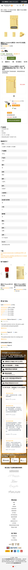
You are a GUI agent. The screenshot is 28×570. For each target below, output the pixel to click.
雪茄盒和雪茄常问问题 (14, 525)
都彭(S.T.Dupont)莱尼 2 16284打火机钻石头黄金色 (20, 286)
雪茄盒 (14, 537)
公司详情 (14, 523)
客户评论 (26, 61)
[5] (8, 46)
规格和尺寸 (7, 61)
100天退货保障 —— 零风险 (12, 365)
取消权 (14, 519)
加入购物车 (11, 58)
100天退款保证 (14, 514)
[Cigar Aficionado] (6, 460)
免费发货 (11, 1)
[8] (18, 101)
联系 (14, 502)
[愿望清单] (26, 5)
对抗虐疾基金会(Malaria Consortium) (13, 559)
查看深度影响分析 (17, 563)
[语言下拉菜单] (14, 566)
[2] (4, 46)
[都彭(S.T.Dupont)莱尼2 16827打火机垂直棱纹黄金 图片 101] (6, 34)
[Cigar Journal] (15, 460)
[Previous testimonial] (3, 419)
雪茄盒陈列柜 (14, 535)
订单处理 (14, 506)
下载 (13, 61)
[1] (3, 46)
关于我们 (14, 512)
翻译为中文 (4, 328)
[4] (7, 46)
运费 (14, 504)
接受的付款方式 (14, 521)
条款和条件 (14, 508)
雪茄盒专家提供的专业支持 (11, 383)
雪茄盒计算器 (14, 527)
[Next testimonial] (25, 419)
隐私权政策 (14, 510)
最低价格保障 (8, 373)
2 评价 (11, 45)
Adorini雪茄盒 (14, 540)
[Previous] (1, 61)
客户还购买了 (19, 61)
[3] (5, 46)
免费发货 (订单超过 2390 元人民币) (14, 361)
